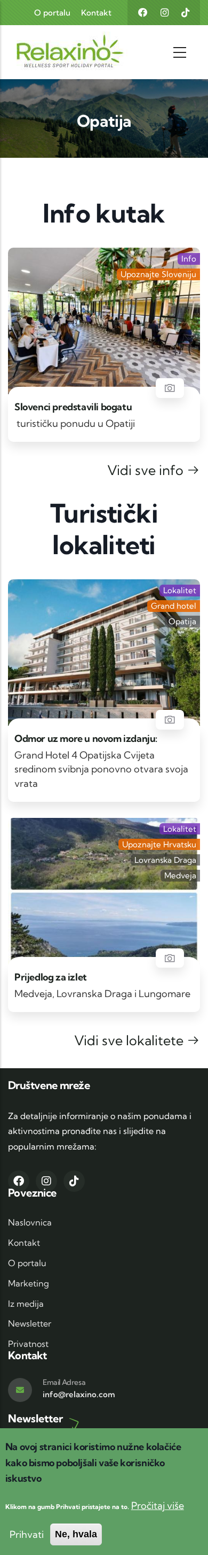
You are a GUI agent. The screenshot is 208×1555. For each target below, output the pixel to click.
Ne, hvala (76, 1534)
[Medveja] (170, 958)
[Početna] (49, 52)
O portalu (52, 12)
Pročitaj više (157, 1505)
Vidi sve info (147, 470)
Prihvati (27, 1534)
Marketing (28, 1283)
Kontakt (96, 12)
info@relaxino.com (79, 1394)
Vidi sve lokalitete (130, 1040)
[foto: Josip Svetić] (170, 388)
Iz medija (26, 1303)
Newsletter (29, 1323)
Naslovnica (30, 1222)
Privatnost (28, 1343)
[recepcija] (170, 720)
